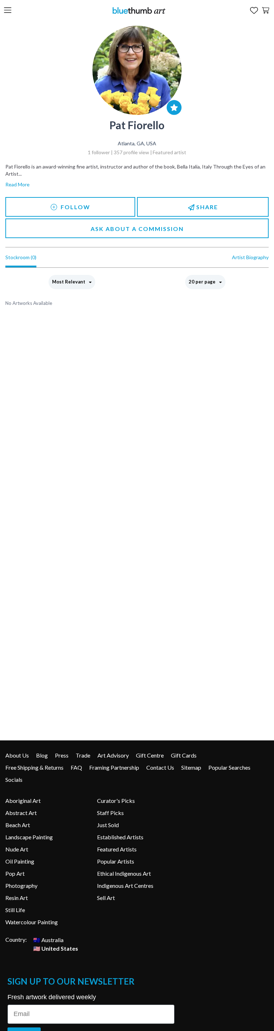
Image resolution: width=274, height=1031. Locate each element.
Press (61, 755)
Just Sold (108, 824)
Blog (42, 755)
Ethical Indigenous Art (124, 873)
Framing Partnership (114, 767)
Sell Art (106, 897)
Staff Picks (110, 812)
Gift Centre (150, 755)
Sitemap (191, 767)
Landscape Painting (29, 837)
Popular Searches (229, 767)
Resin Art (16, 897)
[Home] (139, 10)
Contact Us (160, 767)
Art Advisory (113, 755)
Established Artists (120, 837)
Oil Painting (19, 861)
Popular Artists (115, 861)
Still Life (15, 909)
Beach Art (17, 824)
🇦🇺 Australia (48, 939)
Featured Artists (117, 849)
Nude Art (16, 849)
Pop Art (15, 873)
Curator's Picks (116, 800)
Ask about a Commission (137, 228)
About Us (17, 755)
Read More (17, 184)
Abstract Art (21, 812)
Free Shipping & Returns (34, 767)
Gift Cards (184, 755)
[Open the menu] (7, 10)
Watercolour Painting (31, 922)
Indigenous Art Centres (125, 885)
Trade (83, 755)
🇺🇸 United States (55, 948)
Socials (13, 779)
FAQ (76, 767)
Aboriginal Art (23, 800)
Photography (21, 885)
